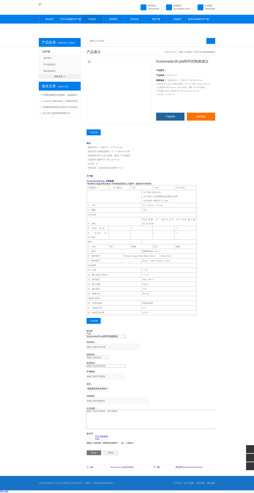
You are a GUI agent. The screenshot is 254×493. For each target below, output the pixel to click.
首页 (181, 52)
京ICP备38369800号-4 (103, 483)
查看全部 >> (59, 76)
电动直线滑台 (49, 71)
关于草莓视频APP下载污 (71, 21)
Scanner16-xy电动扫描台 (122, 467)
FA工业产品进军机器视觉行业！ (57, 113)
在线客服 (201, 116)
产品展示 (92, 19)
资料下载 (156, 19)
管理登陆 (200, 483)
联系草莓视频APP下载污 (198, 21)
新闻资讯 (113, 19)
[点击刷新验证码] (101, 437)
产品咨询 (170, 116)
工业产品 (46, 51)
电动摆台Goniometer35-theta (189, 467)
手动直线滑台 (49, 64)
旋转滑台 (47, 58)
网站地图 (211, 483)
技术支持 (135, 19)
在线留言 (177, 19)
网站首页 (49, 19)
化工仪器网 (189, 483)
